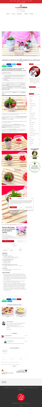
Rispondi (26, 335)
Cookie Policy (4, 382)
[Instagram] (19, 11)
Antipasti (35, 96)
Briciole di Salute (35, 103)
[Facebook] (17, 2)
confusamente (28, 402)
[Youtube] (23, 2)
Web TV (35, 145)
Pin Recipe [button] (21, 241)
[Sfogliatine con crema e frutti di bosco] (8, 311)
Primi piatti (35, 128)
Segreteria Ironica (8, 335)
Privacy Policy (4, 381)
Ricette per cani (35, 135)
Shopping (31, 13)
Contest (35, 107)
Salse (35, 137)
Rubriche (26, 13)
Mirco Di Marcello (21, 61)
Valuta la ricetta (4, 350)
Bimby (35, 101)
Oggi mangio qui (35, 122)
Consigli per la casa (35, 105)
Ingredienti (6, 79)
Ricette (8, 13)
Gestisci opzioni (29, 207)
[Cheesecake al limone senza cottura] (21, 311)
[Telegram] (24, 2)
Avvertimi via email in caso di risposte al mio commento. (10, 362)
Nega (21, 207)
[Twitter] (18, 2)
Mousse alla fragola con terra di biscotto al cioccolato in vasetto (13, 78)
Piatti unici (35, 126)
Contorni (35, 109)
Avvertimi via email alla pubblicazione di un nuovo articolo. (11, 364)
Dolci (35, 111)
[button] (3, 312)
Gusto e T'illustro (35, 113)
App (35, 98)
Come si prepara (6, 80)
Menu (35, 120)
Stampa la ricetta (8, 241)
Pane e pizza (35, 124)
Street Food (35, 141)
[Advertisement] (21, 23)
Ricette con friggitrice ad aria (35, 133)
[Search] (35, 14)
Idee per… (13, 13)
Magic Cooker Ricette (35, 118)
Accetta (13, 207)
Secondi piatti (35, 139)
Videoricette (20, 13)
